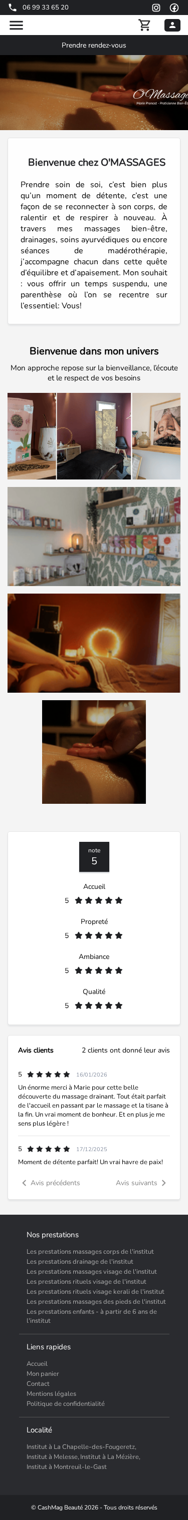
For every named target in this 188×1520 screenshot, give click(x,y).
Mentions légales (51, 1393)
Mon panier (43, 1373)
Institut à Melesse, (53, 1456)
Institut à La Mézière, (110, 1456)
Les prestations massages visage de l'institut (92, 1271)
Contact (38, 1383)
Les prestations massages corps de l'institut (90, 1251)
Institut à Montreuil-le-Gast (67, 1466)
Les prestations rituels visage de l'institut (86, 1281)
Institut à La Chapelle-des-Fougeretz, (81, 1446)
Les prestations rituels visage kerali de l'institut (95, 1291)
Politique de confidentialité (66, 1403)
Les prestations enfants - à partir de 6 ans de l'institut (92, 1316)
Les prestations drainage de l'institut (80, 1261)
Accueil (37, 1363)
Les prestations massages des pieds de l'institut (96, 1301)
